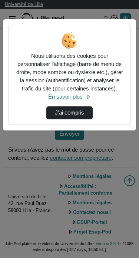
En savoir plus (65, 97)
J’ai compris (69, 113)
